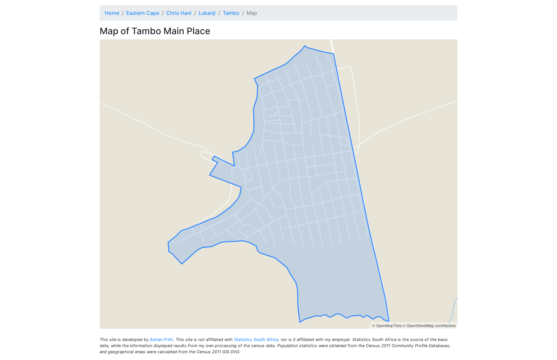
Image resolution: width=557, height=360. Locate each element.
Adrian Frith (161, 339)
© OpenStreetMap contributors (429, 325)
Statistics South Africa (256, 339)
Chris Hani (178, 13)
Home (112, 13)
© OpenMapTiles (387, 325)
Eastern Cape (142, 13)
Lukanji (207, 13)
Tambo (231, 13)
